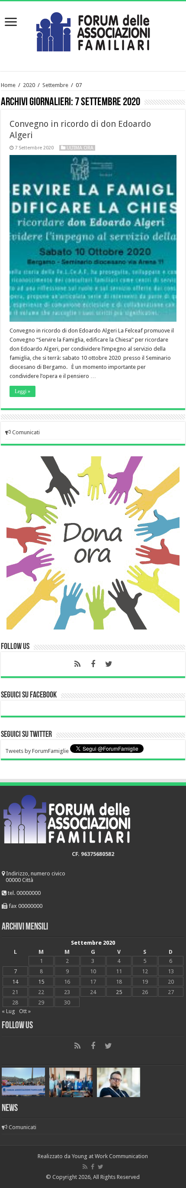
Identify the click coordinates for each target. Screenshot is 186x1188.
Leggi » (22, 391)
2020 (29, 85)
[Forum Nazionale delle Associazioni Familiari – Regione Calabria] (93, 29)
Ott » (25, 1011)
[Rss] (77, 664)
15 (41, 981)
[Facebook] (93, 664)
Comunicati (25, 432)
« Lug (8, 1011)
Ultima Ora (80, 148)
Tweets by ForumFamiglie (37, 751)
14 (15, 981)
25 (119, 992)
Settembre (55, 85)
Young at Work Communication (110, 1156)
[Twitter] (108, 664)
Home (8, 85)
